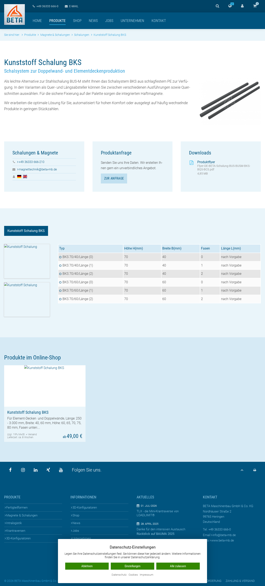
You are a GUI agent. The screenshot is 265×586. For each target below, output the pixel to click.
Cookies (133, 575)
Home (37, 20)
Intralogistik (14, 523)
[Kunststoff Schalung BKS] (45, 386)
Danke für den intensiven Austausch (161, 529)
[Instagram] (23, 470)
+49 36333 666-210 (31, 162)
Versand (32, 434)
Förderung (213, 580)
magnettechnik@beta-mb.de (38, 169)
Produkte (57, 20)
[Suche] (217, 6)
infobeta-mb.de (224, 535)
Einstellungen (132, 566)
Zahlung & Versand (240, 580)
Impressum (146, 575)
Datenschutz (119, 575)
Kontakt (159, 20)
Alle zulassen (178, 566)
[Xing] (48, 470)
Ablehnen (87, 566)
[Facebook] (10, 470)
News (93, 20)
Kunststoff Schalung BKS (26, 231)
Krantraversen (15, 531)
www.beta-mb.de (222, 540)
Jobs (109, 20)
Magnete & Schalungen (21, 515)
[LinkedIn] (35, 470)
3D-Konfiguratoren (18, 538)
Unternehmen (132, 20)
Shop (77, 20)
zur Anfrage (114, 178)
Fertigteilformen (17, 507)
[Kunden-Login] (242, 6)
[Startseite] (14, 14)
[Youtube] (61, 470)
